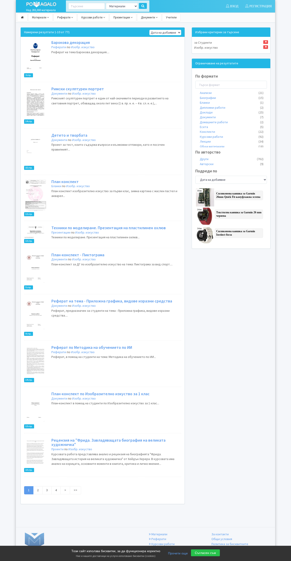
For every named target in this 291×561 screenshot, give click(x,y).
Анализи (231, 93)
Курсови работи (92, 17)
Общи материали (231, 146)
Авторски (231, 164)
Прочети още (178, 553)
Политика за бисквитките (229, 544)
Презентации (122, 17)
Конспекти (231, 132)
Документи (148, 17)
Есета (231, 127)
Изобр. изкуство (83, 47)
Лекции (231, 141)
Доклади (231, 112)
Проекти (57, 449)
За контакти (220, 534)
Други (231, 159)
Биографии (231, 98)
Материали (39, 17)
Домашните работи (231, 122)
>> (75, 490)
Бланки (56, 186)
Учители (171, 17)
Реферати (64, 17)
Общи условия (221, 539)
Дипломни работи (231, 108)
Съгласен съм (205, 553)
